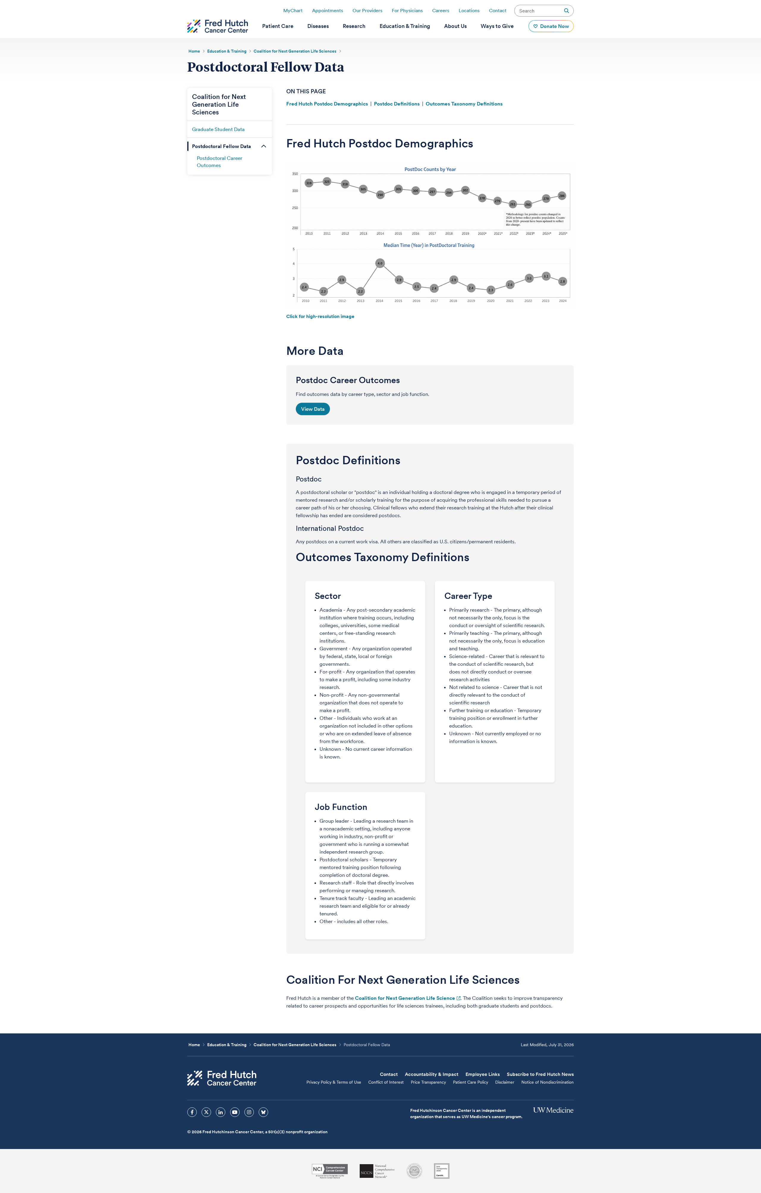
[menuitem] (277, 26)
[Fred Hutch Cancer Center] (221, 1078)
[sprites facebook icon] (192, 1112)
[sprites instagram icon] (249, 1112)
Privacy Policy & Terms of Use (333, 1082)
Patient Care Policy (470, 1082)
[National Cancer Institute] (330, 1171)
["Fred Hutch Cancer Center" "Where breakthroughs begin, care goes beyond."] (217, 26)
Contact (498, 10)
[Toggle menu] (263, 146)
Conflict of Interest (386, 1082)
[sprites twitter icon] (206, 1112)
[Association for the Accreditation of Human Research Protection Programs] (414, 1171)
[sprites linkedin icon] (220, 1112)
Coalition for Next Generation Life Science (405, 998)
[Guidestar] (441, 1171)
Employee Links (483, 1074)
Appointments (327, 10)
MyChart (293, 10)
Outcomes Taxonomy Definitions (464, 104)
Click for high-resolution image (320, 316)
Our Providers (367, 10)
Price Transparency (428, 1082)
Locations (469, 10)
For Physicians (407, 10)
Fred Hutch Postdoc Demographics (327, 104)
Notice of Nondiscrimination (547, 1082)
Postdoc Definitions (397, 104)
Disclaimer (504, 1082)
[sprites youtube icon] (235, 1112)
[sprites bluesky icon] (263, 1112)
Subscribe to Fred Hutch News (540, 1074)
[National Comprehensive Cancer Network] (377, 1171)
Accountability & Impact (431, 1074)
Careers (440, 10)
